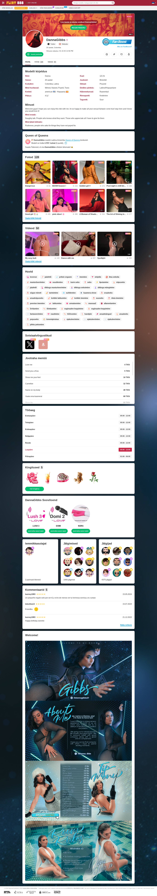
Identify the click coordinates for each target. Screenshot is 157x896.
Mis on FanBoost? (124, 46)
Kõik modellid (7, 8)
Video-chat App (74, 8)
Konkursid (59, 8)
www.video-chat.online (30, 888)
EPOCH (69, 888)
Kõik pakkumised (46, 8)
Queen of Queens (73, 140)
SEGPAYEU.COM (78, 888)
